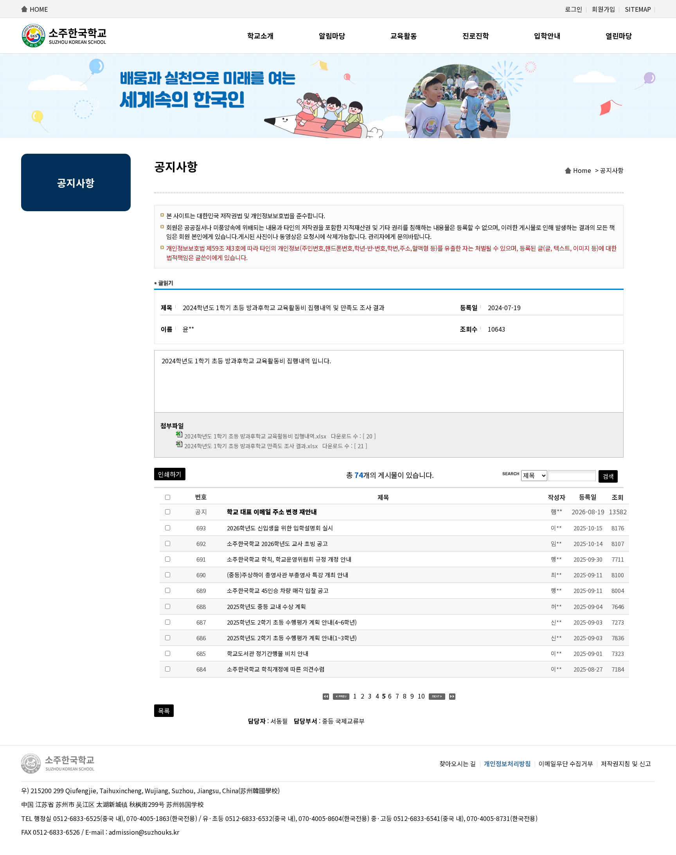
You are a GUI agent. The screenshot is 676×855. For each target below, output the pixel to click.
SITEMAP (638, 9)
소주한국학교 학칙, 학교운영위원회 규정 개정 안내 (289, 559)
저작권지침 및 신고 (626, 763)
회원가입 (603, 9)
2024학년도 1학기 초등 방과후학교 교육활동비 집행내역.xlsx (255, 436)
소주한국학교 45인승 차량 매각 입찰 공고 (278, 590)
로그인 (574, 9)
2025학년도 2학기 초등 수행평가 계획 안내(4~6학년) (292, 622)
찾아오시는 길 (457, 763)
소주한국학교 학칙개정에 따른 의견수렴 (276, 669)
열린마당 (619, 36)
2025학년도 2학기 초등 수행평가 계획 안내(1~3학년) (292, 638)
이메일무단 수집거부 (566, 763)
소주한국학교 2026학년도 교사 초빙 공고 (277, 543)
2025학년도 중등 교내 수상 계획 (266, 606)
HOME (39, 9)
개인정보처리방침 (507, 763)
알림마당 (332, 36)
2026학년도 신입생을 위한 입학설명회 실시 (280, 528)
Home (582, 170)
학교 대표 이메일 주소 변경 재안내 (272, 511)
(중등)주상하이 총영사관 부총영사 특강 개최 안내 (287, 575)
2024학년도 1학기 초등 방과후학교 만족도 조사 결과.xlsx (251, 446)
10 (421, 696)
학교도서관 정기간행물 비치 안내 (267, 653)
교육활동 (403, 36)
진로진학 (475, 36)
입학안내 (547, 36)
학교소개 (260, 36)
